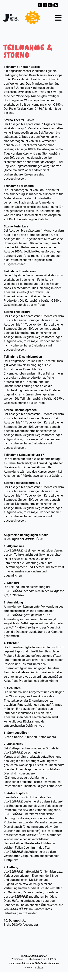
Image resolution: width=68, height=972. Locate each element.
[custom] (50, 5)
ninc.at (40, 967)
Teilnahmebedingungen (47, 963)
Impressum (15, 963)
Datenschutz (28, 963)
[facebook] (40, 5)
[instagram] (45, 5)
